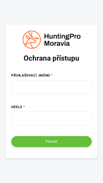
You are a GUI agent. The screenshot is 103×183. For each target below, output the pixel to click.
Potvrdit (51, 141)
